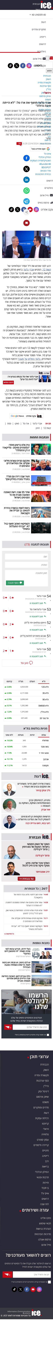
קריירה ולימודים (41, 1145)
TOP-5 (45, 1188)
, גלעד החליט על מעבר (30, 359)
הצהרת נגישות (43, 1228)
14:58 (46, 902)
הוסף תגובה (13, 582)
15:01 (46, 910)
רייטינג (45, 1155)
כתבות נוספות (41, 943)
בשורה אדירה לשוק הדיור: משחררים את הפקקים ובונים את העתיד (34, 785)
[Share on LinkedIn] (26, 180)
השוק (37, 9)
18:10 (46, 926)
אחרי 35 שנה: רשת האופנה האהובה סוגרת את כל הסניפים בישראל (17, 494)
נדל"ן (46, 1086)
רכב (47, 1161)
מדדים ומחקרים (41, 1107)
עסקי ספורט (43, 1139)
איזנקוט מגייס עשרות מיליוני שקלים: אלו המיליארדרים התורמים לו (17, 463)
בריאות (45, 1166)
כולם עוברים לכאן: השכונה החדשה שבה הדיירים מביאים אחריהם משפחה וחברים (16, 978)
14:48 (46, 894)
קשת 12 (47, 269)
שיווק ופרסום (42, 1096)
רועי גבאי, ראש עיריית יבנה (38, 823)
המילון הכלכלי (42, 1172)
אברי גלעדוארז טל (38, 609)
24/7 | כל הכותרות (35, 888)
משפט (45, 1102)
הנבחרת (36, 4)
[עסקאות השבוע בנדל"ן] (41, 480)
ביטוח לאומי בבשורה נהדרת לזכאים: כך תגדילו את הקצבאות (17, 510)
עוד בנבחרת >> (26, 878)
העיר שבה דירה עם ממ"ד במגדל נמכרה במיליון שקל (18, 478)
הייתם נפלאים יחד (35, 622)
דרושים (45, 1198)
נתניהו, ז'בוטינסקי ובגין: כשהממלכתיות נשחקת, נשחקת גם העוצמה (34, 803)
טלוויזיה (45, 1134)
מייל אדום (46, 1244)
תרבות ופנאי (43, 1177)
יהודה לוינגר (26, 453)
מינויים (45, 1150)
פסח (9, 423)
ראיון (38, 428)
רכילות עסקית (42, 1118)
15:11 (46, 918)
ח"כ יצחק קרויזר (43, 790)
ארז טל (26, 423)
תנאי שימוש (45, 1223)
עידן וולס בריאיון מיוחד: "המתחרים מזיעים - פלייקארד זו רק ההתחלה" (16, 447)
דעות (43, 22)
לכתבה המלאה (8, 382)
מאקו (17, 423)
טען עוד (24, 663)
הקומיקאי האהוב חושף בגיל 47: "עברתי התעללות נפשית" (17, 526)
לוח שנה (44, 1204)
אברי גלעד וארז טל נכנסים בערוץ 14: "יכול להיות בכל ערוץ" (22, 378)
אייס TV (45, 1193)
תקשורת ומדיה (41, 1075)
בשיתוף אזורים (25, 983)
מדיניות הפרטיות (42, 1234)
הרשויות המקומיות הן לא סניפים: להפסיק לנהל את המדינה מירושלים (34, 818)
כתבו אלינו (46, 1218)
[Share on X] (26, 169)
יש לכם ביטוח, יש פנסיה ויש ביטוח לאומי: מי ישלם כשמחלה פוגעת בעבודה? (16, 964)
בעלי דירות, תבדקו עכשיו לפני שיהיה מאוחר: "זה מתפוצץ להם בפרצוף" (17, 951)
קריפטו (45, 1123)
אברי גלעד (28, 269)
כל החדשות (10, 934)
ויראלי (47, 93)
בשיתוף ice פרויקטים (23, 956)
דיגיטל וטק (43, 1091)
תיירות (46, 1182)
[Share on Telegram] (26, 201)
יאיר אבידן (45, 809)
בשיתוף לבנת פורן (24, 970)
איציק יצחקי (26, 482)
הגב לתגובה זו (36, 603)
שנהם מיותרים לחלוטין (33, 635)
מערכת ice (46, 143)
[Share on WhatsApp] (26, 190)
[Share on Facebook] (26, 158)
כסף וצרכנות (42, 1080)
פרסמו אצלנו (44, 1239)
